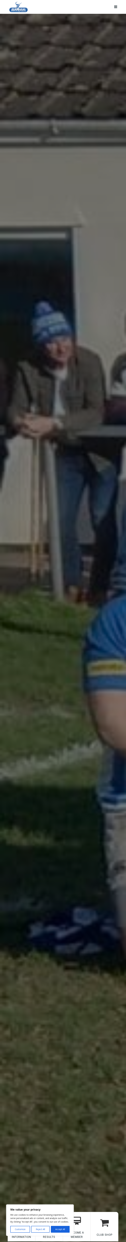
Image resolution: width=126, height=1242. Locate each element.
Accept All (60, 1229)
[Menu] (115, 7)
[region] (40, 1220)
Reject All (40, 1229)
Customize (20, 1229)
